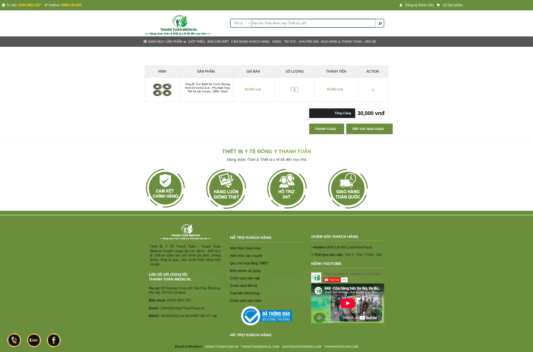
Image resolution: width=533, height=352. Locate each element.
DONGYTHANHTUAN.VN (221, 346)
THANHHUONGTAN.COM (341, 346)
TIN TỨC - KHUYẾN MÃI (301, 41)
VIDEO (277, 41)
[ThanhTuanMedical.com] (178, 24)
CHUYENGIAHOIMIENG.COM (301, 346)
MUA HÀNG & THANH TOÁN (341, 41)
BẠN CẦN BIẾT (218, 41)
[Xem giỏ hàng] (438, 5)
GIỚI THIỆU (196, 41)
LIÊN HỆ (370, 41)
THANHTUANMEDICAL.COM (260, 346)
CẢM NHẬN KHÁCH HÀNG (250, 41)
